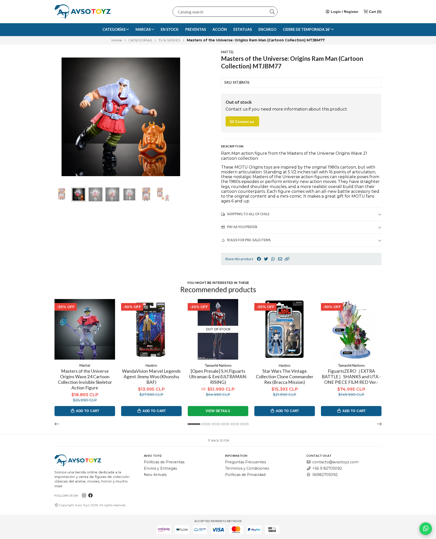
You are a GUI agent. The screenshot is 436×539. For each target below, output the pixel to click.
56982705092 (325, 474)
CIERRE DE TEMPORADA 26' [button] (307, 29)
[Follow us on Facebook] (90, 495)
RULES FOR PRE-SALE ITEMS (249, 240)
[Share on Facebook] (258, 259)
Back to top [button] (220, 440)
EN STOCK (170, 29)
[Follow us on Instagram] (84, 495)
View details (218, 411)
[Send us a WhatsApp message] (425, 528)
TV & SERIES (169, 40)
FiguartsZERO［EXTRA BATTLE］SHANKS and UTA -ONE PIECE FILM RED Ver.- (351, 376)
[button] (287, 259)
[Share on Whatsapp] (273, 259)
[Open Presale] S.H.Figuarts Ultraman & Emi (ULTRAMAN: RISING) (218, 376)
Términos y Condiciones (247, 468)
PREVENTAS (195, 29)
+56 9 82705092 (327, 468)
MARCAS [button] (143, 29)
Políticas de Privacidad (245, 474)
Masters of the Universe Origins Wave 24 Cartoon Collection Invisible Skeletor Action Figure (85, 379)
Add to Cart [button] (87, 411)
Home (116, 40)
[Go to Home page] (82, 11)
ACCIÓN (219, 29)
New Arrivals (155, 474)
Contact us (244, 122)
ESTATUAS (242, 29)
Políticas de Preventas (164, 462)
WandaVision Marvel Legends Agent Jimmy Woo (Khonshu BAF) (151, 376)
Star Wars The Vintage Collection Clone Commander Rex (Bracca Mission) (284, 376)
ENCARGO (267, 29)
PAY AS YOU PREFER (242, 227)
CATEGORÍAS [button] (114, 29)
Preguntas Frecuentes (245, 462)
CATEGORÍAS (140, 40)
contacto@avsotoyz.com (335, 462)
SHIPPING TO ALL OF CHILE (248, 214)
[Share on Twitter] (265, 259)
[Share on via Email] (280, 259)
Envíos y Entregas (160, 468)
